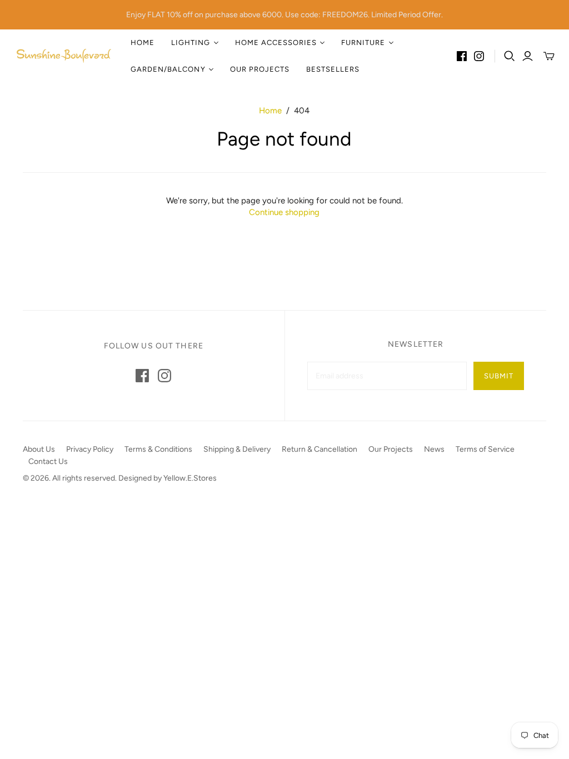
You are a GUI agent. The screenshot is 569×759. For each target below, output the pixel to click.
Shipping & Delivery (237, 449)
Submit (498, 376)
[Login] (527, 56)
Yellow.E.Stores (190, 478)
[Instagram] (479, 56)
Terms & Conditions (158, 449)
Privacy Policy (89, 449)
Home (142, 42)
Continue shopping (284, 212)
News (434, 449)
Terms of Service (485, 449)
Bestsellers (333, 69)
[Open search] (509, 56)
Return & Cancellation (319, 449)
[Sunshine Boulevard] (64, 56)
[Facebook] (461, 56)
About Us (39, 449)
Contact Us (48, 461)
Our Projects (260, 69)
